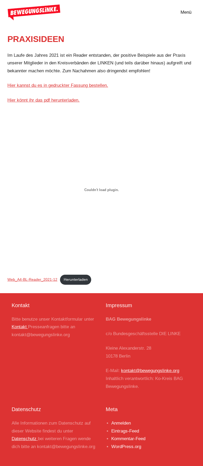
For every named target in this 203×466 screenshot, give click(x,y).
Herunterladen (76, 280)
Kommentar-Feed (128, 438)
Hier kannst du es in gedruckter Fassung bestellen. (57, 85)
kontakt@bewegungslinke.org (150, 370)
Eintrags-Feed (125, 431)
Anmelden (121, 423)
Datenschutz (25, 438)
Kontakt (20, 326)
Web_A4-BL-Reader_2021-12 (32, 280)
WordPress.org (126, 446)
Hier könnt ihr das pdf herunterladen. (43, 100)
